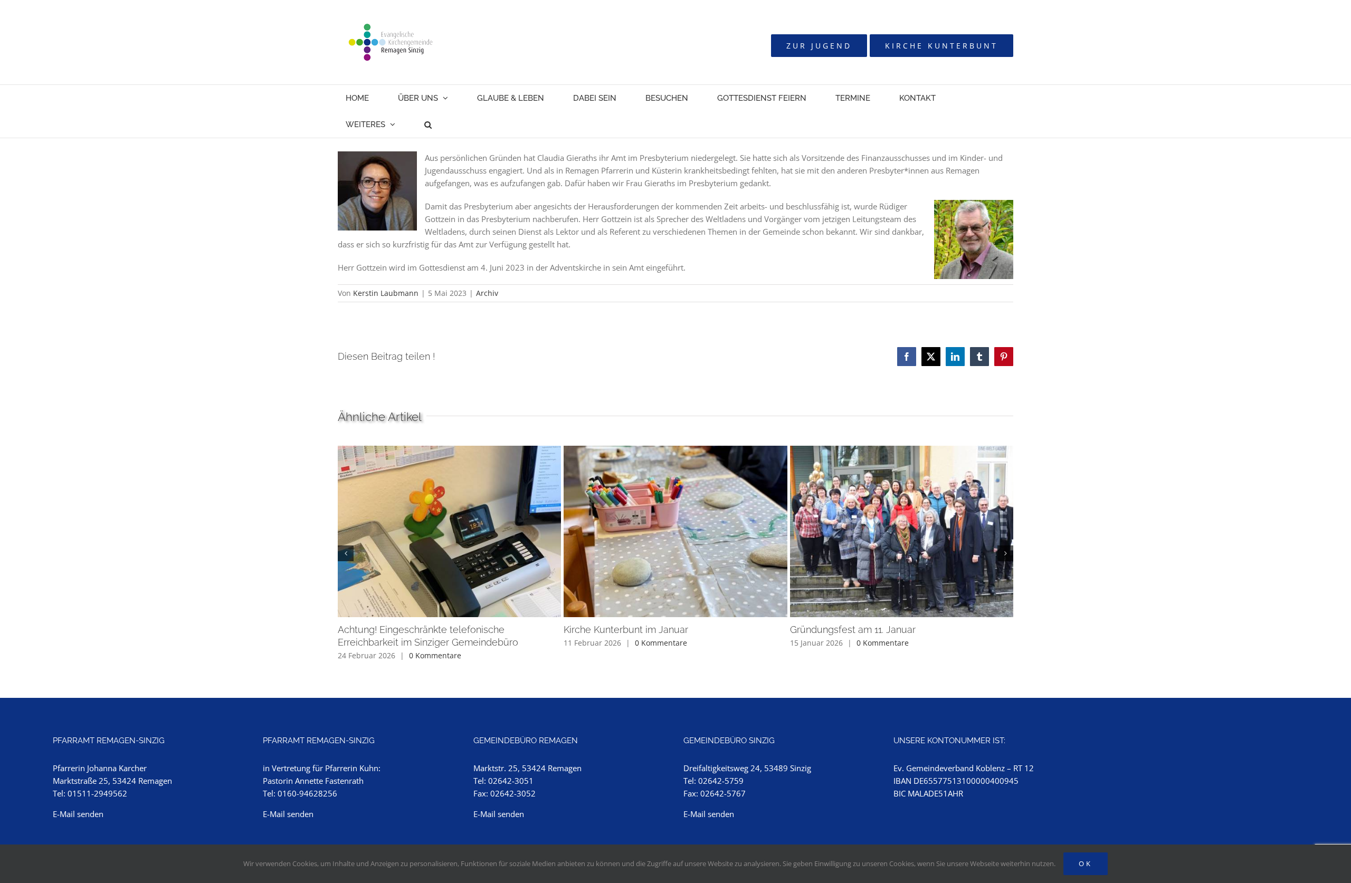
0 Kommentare (435, 655)
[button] (428, 124)
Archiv (487, 293)
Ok (1085, 863)
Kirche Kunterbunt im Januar (626, 629)
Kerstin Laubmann (385, 293)
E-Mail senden (78, 814)
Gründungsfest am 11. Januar (853, 629)
